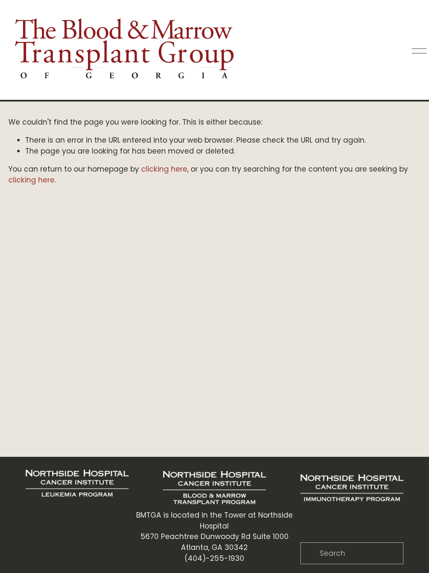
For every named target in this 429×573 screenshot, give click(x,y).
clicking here (164, 169)
